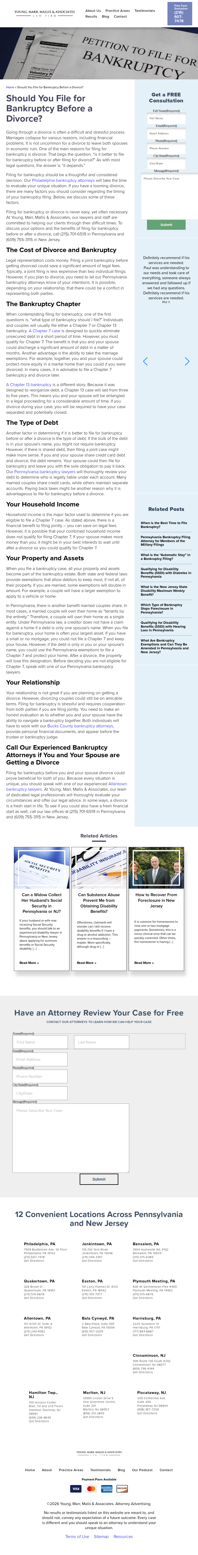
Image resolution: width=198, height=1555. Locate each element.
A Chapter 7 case (44, 331)
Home (10, 87)
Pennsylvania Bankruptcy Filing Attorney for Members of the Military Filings (165, 541)
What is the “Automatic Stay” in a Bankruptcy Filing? (165, 556)
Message (166, 170)
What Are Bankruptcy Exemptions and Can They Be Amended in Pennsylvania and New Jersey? (165, 646)
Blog (105, 16)
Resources (123, 1536)
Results (91, 16)
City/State (166, 155)
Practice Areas (118, 10)
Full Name (166, 110)
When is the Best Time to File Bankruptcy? (164, 524)
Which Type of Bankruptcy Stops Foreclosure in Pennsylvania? (161, 608)
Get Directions (34, 1261)
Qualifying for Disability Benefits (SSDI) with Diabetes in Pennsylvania (166, 572)
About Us (93, 10)
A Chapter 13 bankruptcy (28, 384)
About (47, 1469)
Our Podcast (142, 1469)
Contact (120, 16)
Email (166, 125)
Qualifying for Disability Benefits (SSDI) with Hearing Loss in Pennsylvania (163, 626)
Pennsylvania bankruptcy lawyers (44, 472)
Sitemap (101, 1536)
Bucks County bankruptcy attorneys (80, 726)
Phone (166, 140)
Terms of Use (77, 1536)
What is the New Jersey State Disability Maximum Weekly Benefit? (164, 590)
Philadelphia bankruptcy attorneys (63, 180)
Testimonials (145, 10)
